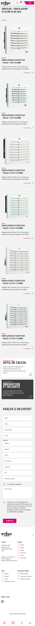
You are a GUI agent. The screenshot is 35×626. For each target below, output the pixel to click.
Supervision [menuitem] (23, 552)
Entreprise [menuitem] (6, 573)
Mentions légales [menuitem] (24, 573)
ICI (22, 512)
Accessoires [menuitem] (23, 558)
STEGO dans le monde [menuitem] (9, 581)
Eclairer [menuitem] (22, 555)
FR (30, 623)
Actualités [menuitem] (6, 576)
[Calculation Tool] (13, 622)
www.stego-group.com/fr (11, 560)
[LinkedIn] (2, 601)
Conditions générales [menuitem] (25, 579)
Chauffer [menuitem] (22, 545)
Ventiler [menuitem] (22, 547)
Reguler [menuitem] (22, 550)
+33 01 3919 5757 (11, 557)
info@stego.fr (8, 558)
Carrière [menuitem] (6, 579)
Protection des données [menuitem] (26, 576)
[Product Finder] (4, 622)
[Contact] (21, 623)
